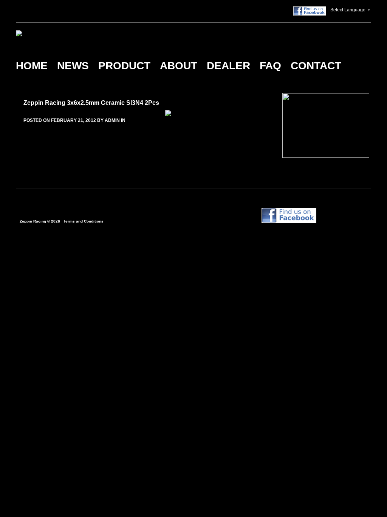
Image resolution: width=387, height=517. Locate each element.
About (178, 66)
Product (124, 66)
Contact (316, 66)
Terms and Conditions (83, 221)
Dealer (228, 66)
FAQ (270, 66)
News (73, 66)
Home (32, 66)
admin (112, 120)
